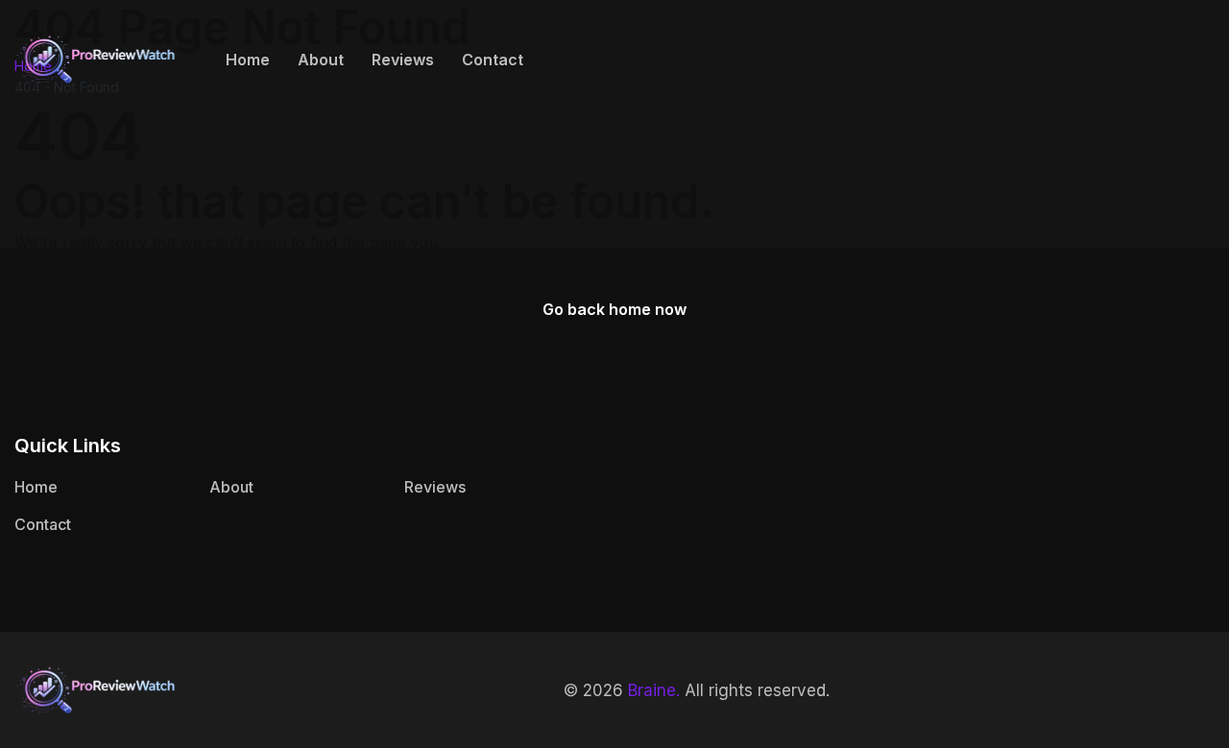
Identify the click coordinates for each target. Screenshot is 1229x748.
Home (248, 59)
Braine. (654, 690)
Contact (492, 59)
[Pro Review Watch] (96, 57)
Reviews (403, 59)
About (321, 59)
